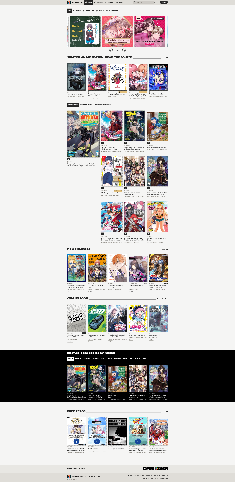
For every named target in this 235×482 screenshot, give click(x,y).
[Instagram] (95, 476)
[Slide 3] (149, 31)
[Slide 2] (117, 31)
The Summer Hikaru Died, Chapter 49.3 (75, 336)
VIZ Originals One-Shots (116, 449)
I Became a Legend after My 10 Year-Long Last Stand (137, 449)
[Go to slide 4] (118, 50)
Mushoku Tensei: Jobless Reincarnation (132, 193)
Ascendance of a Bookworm (156, 147)
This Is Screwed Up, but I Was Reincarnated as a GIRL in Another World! (157, 193)
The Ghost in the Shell (156, 94)
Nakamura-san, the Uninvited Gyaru (157, 239)
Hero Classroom (93, 449)
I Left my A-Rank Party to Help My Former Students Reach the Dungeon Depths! (111, 239)
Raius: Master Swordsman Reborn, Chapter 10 (158, 286)
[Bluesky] (99, 476)
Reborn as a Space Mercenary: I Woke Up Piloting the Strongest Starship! (134, 148)
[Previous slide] (111, 50)
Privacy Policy (147, 479)
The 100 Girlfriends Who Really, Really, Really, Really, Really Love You (138, 95)
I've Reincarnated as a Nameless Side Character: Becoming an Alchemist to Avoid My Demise (158, 449)
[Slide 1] (85, 31)
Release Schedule (161, 475)
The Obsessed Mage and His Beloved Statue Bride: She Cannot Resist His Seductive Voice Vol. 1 (116, 336)
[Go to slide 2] (116, 50)
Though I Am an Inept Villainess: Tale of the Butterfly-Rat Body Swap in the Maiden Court (96, 95)
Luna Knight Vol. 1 (155, 335)
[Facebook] (92, 476)
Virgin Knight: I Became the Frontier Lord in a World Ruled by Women (134, 239)
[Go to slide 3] (117, 50)
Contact (149, 475)
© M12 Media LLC (72, 479)
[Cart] (157, 2)
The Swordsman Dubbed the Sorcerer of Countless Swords (76, 449)
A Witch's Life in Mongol (116, 94)
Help (142, 475)
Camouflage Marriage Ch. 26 (137, 286)
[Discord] (89, 476)
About (136, 475)
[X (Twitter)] (85, 476)
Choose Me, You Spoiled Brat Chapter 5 (116, 286)
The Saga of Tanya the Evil (76, 94)
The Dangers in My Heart (109, 193)
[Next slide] (124, 50)
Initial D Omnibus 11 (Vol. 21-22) (96, 336)
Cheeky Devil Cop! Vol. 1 (137, 335)
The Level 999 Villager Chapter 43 (95, 286)
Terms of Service (161, 479)
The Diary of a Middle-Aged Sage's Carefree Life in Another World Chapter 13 (76, 286)
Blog (130, 475)
